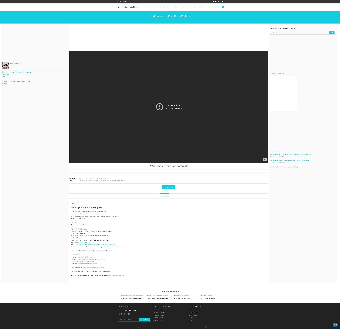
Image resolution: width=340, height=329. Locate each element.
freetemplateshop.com (77, 238)
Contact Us (193, 320)
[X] (119, 314)
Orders (192, 317)
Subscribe (144, 319)
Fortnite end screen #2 (208, 298)
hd (110, 180)
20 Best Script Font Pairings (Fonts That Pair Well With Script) (289, 160)
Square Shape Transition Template (157, 298)
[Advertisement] (35, 41)
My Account (194, 310)
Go (332, 32)
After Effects (82, 178)
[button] (335, 325)
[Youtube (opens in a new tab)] (222, 2)
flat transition (103, 180)
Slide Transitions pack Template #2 (132, 298)
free (108, 180)
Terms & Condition (160, 312)
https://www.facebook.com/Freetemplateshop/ (91, 259)
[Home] (158, 18)
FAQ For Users (159, 320)
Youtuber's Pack (105, 178)
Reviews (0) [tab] (173, 195)
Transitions (97, 178)
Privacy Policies (159, 310)
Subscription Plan (211, 327)
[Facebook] (122, 314)
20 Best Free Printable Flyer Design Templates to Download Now (290, 154)
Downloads (194, 315)
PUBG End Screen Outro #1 (182, 298)
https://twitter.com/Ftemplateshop (85, 261)
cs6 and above (89, 180)
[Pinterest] (126, 314)
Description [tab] (164, 195)
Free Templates (90, 178)
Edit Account (194, 312)
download (96, 180)
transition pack (121, 180)
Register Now (220, 327)
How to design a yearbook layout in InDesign (284, 167)
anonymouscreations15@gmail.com (93, 267)
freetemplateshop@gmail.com (115, 275)
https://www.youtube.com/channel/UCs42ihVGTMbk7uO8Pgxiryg (96, 244)
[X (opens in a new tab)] (213, 2)
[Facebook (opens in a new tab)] (216, 2)
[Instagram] (124, 314)
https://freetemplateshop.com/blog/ (86, 263)
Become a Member (122, 1)
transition (114, 180)
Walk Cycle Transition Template (173, 18)
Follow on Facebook (278, 73)
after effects (82, 180)
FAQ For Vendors (159, 317)
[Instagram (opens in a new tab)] (220, 2)
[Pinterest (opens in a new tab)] (218, 2)
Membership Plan (160, 315)
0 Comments (282, 156)
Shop (205, 327)
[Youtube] (129, 314)
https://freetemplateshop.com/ (86, 257)
